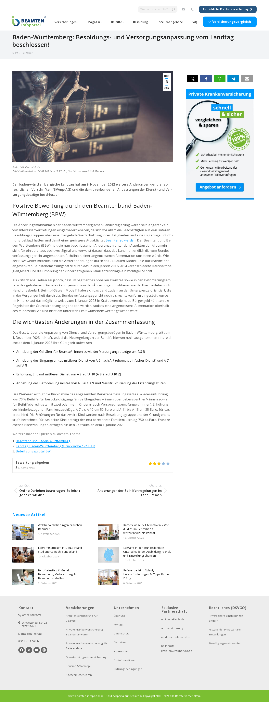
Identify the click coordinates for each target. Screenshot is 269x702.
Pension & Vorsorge (78, 666)
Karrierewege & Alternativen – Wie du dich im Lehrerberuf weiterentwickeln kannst (146, 529)
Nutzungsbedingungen (128, 669)
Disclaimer (120, 642)
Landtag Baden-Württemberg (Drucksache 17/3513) (55, 446)
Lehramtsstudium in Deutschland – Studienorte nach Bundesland (61, 549)
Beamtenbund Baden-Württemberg (43, 441)
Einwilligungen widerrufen (225, 643)
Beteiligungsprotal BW (33, 451)
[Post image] (23, 532)
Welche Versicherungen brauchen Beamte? (60, 527)
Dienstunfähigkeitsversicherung (86, 657)
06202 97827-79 (31, 615)
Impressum (121, 651)
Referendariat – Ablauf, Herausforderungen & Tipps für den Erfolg (147, 574)
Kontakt (118, 624)
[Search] (173, 9)
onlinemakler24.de (173, 619)
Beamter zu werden (120, 240)
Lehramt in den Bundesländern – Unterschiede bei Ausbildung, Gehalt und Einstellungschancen (147, 551)
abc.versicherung (172, 628)
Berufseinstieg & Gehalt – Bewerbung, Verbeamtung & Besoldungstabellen (57, 574)
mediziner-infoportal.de (176, 637)
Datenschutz (122, 633)
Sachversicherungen (79, 675)
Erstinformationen (125, 660)
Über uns (119, 616)
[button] (192, 78)
